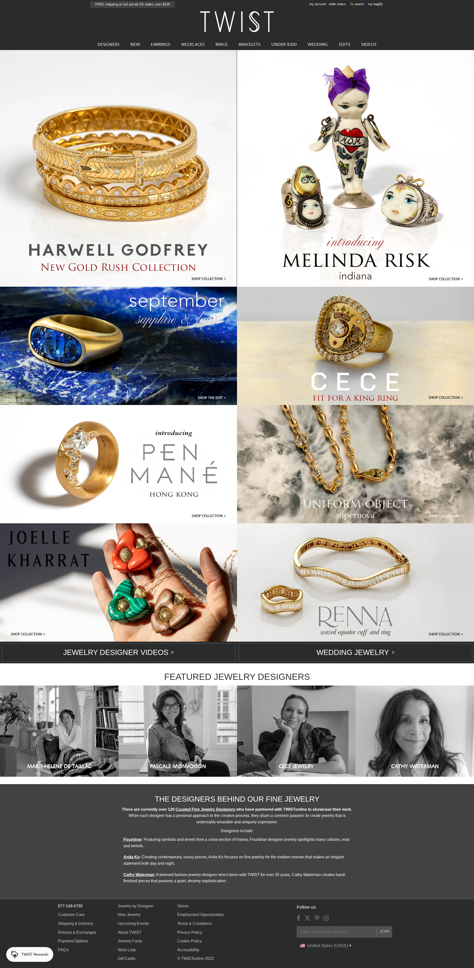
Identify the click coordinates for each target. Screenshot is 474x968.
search (358, 4)
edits (344, 44)
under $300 (284, 44)
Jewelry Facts (130, 941)
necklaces (193, 44)
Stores (183, 906)
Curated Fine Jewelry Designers (205, 809)
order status (337, 4)
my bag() (375, 4)
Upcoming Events (133, 923)
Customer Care (71, 915)
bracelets (249, 44)
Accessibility (188, 950)
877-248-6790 (70, 906)
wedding (318, 44)
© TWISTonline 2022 (195, 958)
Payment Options (73, 941)
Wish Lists (127, 950)
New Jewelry (129, 915)
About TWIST (129, 932)
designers (108, 44)
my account (317, 4)
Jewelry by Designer (136, 906)
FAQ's (63, 950)
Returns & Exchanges (77, 932)
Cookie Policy (189, 941)
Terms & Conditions (194, 923)
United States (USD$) (328, 946)
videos (368, 44)
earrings (160, 44)
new (135, 44)
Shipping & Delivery (75, 923)
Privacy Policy (189, 932)
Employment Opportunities (200, 915)
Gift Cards (126, 958)
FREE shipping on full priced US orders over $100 (132, 4)
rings (222, 44)
